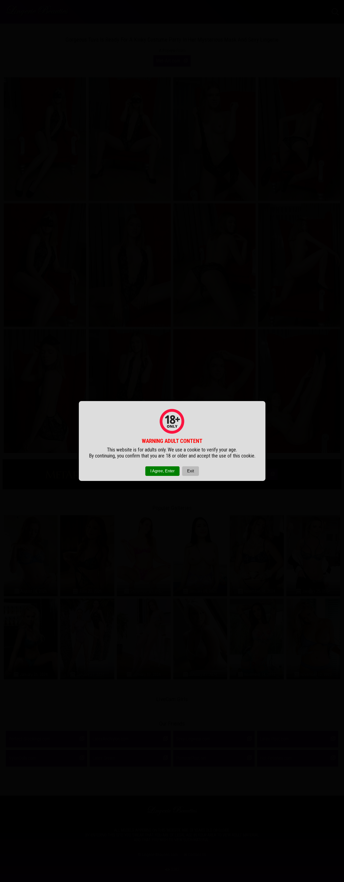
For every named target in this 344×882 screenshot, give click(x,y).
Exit (190, 471)
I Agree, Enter (162, 471)
